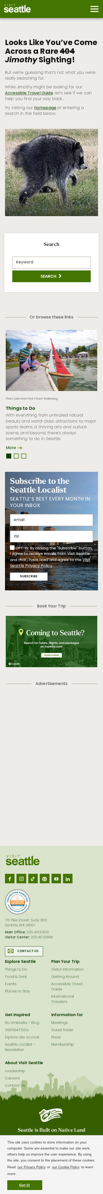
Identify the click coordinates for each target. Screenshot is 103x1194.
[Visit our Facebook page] (9, 878)
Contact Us (28, 951)
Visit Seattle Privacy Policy (50, 563)
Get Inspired (17, 1015)
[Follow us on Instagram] (21, 878)
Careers (12, 1078)
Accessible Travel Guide (29, 93)
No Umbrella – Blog (22, 1023)
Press (56, 1037)
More (11, 448)
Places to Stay (17, 991)
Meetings (59, 1023)
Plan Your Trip (65, 962)
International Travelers (62, 999)
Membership (62, 1045)
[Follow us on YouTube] (56, 878)
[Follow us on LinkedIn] (67, 878)
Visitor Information (67, 970)
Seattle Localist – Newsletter (20, 1047)
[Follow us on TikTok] (33, 878)
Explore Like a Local (22, 1037)
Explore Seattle (20, 962)
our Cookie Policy (66, 1167)
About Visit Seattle (24, 1063)
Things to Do (20, 409)
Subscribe (29, 576)
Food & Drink (16, 977)
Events (10, 984)
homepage (45, 108)
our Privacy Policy (32, 1167)
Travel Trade (62, 1030)
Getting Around (65, 977)
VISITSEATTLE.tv (17, 1030)
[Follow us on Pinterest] (44, 878)
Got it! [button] (24, 1185)
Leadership (15, 1071)
